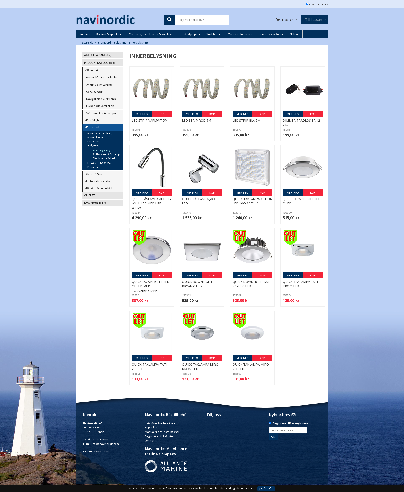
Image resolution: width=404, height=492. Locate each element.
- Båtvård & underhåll (98, 188)
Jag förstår (266, 488)
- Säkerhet (91, 70)
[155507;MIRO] (252, 333)
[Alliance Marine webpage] (166, 466)
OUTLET (89, 195)
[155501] (152, 250)
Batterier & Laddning (99, 133)
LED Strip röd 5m (196, 120)
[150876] (202, 89)
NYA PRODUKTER (95, 203)
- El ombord (104, 42)
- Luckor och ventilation (99, 106)
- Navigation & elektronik (100, 99)
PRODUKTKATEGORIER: (99, 63)
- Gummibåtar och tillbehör (102, 77)
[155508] (252, 167)
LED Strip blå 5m (246, 120)
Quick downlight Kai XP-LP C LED (251, 284)
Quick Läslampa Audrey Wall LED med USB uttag (151, 203)
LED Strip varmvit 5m (149, 120)
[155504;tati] (303, 250)
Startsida (88, 42)
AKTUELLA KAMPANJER (99, 55)
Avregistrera (300, 423)
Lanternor (93, 141)
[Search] (169, 20)
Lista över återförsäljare (160, 423)
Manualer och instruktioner (162, 432)
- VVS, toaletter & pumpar (101, 113)
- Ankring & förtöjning (98, 84)
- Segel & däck (94, 92)
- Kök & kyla (92, 120)
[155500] (303, 167)
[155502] (202, 250)
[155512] (152, 167)
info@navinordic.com (105, 444)
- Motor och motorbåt (98, 181)
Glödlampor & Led (104, 158)
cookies (150, 488)
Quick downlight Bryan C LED (197, 284)
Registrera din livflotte (159, 436)
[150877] (252, 89)
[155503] (252, 250)
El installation (95, 137)
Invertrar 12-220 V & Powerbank (99, 165)
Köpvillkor (151, 427)
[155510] (202, 167)
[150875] (152, 89)
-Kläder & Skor (94, 174)
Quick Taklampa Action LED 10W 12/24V (252, 201)
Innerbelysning (138, 42)
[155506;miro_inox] (202, 333)
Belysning (120, 42)
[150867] (303, 89)
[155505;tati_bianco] (152, 333)
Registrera (279, 423)
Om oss (149, 441)
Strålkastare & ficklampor (108, 154)
